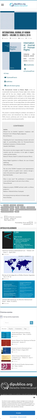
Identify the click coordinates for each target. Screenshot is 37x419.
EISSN (12, 209)
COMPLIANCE (30, 207)
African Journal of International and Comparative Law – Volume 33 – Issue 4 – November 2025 (22, 357)
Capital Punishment (7, 207)
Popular (11, 328)
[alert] (18, 317)
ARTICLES (20, 205)
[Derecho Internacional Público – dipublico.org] (18, 4)
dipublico (6, 38)
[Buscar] (31, 322)
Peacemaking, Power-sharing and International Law (24, 223)
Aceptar (18, 413)
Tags (25, 328)
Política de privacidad (22, 416)
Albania (13, 205)
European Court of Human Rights (25, 209)
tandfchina (9, 81)
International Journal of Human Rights (29, 46)
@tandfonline (29, 65)
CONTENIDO (5, 209)
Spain (17, 211)
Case (17, 207)
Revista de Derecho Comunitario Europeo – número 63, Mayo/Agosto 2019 (13, 218)
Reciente (4, 328)
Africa (6, 205)
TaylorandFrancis (11, 77)
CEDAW (23, 207)
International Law (7, 211)
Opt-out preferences (13, 416)
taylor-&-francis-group (13, 85)
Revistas (22, 38)
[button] (34, 397)
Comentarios (18, 328)
